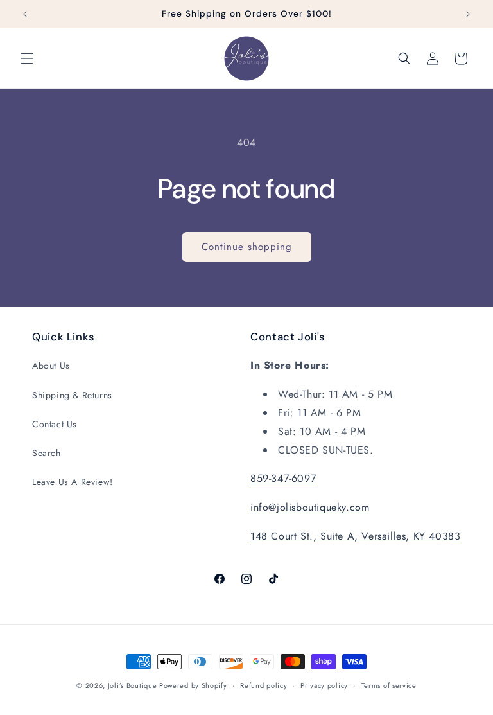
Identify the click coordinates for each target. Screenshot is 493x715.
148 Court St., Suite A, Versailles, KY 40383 (355, 536)
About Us (51, 365)
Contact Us (54, 424)
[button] (27, 58)
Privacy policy (324, 685)
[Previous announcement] (25, 14)
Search (46, 452)
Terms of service (389, 685)
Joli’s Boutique (133, 685)
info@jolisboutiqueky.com (309, 507)
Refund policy (263, 685)
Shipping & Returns (72, 395)
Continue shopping (247, 247)
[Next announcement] (468, 14)
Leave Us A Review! (72, 481)
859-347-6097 (283, 478)
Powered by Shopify (193, 685)
